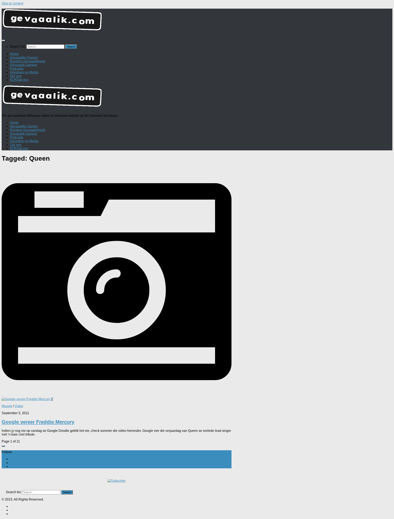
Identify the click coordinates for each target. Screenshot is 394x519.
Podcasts (16, 68)
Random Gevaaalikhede (27, 61)
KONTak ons (19, 79)
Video (19, 406)
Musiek (7, 406)
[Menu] (3, 40)
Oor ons (15, 76)
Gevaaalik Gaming (23, 65)
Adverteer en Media (24, 72)
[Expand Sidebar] (3, 446)
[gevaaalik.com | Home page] (197, 21)
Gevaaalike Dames (24, 57)
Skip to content (12, 3)
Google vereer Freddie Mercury (38, 422)
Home (14, 54)
